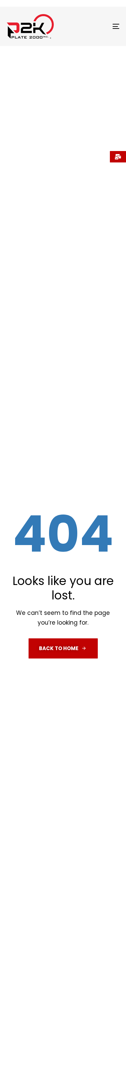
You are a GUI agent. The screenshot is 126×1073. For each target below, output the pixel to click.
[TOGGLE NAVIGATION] (100, 26)
